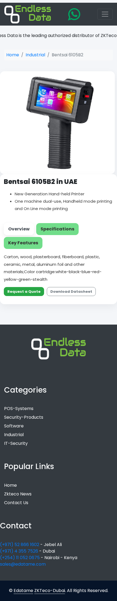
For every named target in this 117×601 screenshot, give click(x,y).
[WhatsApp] (74, 14)
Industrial (35, 55)
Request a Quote (24, 291)
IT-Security (16, 443)
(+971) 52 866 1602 (20, 544)
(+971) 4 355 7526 (19, 551)
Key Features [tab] (23, 243)
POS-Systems (18, 408)
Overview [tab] (19, 229)
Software (14, 426)
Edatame (23, 590)
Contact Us (16, 503)
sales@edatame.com (23, 564)
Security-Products (23, 417)
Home (12, 55)
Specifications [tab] (57, 229)
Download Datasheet (71, 291)
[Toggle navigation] (105, 14)
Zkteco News (18, 494)
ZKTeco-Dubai (49, 590)
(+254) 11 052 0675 (20, 557)
